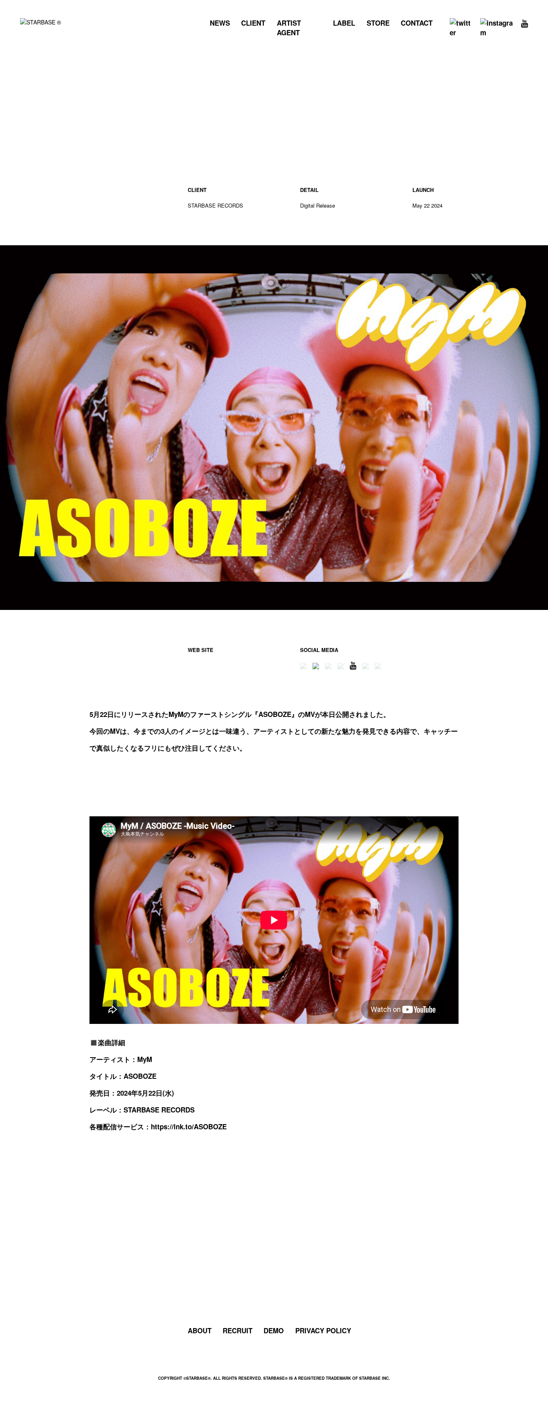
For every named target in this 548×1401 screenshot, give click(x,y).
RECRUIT (237, 1330)
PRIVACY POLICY (323, 1330)
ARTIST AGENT (289, 27)
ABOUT (199, 1330)
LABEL (344, 23)
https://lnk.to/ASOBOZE (189, 1126)
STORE (378, 23)
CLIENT (253, 23)
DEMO (274, 1330)
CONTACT (416, 23)
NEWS (220, 23)
